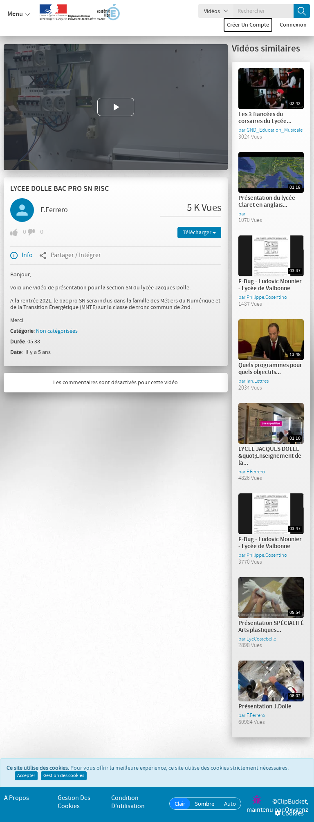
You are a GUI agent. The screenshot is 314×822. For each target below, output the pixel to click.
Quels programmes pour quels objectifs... (270, 368)
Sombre (204, 803)
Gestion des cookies (63, 776)
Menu (15, 14)
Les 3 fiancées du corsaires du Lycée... (265, 117)
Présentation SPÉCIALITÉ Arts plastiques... (271, 626)
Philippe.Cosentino (267, 297)
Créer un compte (248, 25)
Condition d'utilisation (128, 802)
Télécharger (198, 232)
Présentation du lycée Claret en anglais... (266, 201)
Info (27, 255)
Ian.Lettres (258, 381)
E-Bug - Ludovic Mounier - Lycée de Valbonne (270, 285)
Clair (180, 803)
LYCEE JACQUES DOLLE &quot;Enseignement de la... (269, 456)
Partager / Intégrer (76, 255)
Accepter (26, 776)
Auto (230, 803)
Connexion (293, 25)
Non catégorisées (57, 331)
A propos (16, 798)
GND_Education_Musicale (275, 130)
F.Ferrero (54, 210)
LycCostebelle (261, 639)
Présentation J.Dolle (265, 707)
